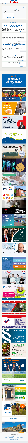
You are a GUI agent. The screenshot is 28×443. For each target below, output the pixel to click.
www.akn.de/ (17, 12)
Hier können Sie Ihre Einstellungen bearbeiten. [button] (14, 436)
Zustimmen (15, 439)
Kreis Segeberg (8, 3)
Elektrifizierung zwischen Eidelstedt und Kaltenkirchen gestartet (14, 55)
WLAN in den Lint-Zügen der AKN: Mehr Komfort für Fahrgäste (14, 45)
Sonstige (6, 12)
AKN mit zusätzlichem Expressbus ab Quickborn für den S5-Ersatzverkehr (14, 26)
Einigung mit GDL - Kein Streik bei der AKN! (14, 63)
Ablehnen (12, 439)
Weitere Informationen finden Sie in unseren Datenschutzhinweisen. (14, 437)
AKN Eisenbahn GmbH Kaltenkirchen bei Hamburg (14, 7)
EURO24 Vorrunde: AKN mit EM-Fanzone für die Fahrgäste (14, 35)
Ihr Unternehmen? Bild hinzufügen (10, 17)
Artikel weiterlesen (22, 31)
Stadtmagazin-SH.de (4, 3)
